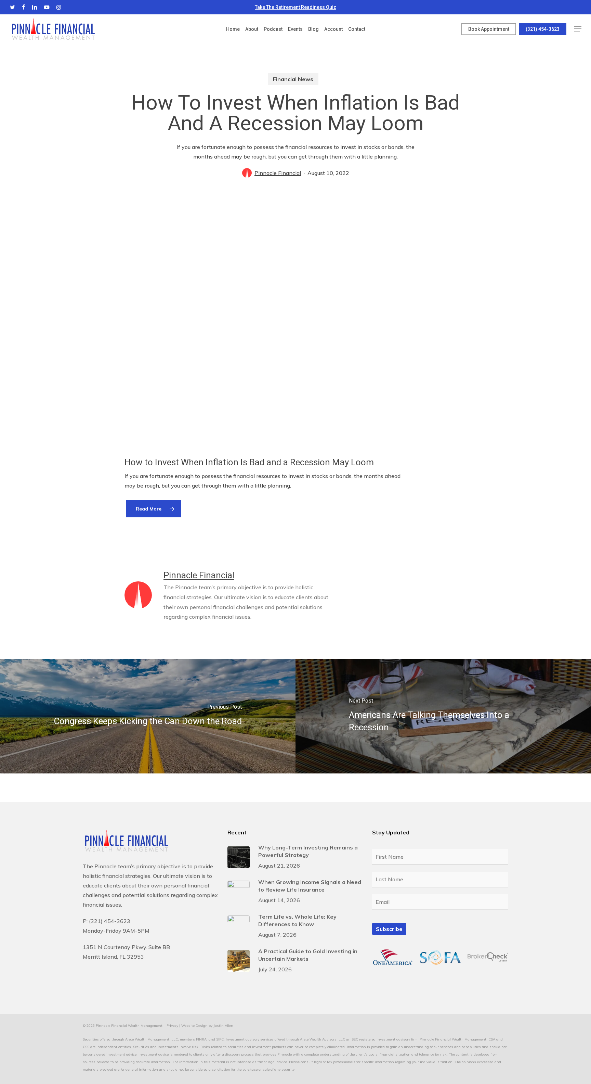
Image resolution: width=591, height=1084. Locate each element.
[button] (577, 29)
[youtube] (47, 7)
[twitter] (12, 7)
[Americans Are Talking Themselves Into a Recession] (443, 716)
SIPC (220, 1039)
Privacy (172, 1025)
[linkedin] (34, 7)
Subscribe (389, 928)
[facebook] (23, 7)
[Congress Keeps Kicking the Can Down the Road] (148, 716)
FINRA (201, 1039)
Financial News (293, 79)
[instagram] (58, 7)
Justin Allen (223, 1025)
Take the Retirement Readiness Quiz (295, 7)
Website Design (194, 1025)
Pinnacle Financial (277, 172)
